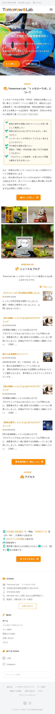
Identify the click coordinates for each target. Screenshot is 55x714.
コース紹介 (7, 630)
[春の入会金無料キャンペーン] (47, 357)
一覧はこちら (47, 287)
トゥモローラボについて (13, 625)
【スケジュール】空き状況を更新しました (22, 293)
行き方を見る (29, 559)
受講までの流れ (9, 634)
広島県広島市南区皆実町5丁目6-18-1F (22, 588)
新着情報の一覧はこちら (29, 462)
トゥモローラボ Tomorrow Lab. (31, 710)
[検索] (48, 674)
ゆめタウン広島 (13, 539)
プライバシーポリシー (27, 695)
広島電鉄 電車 (12, 531)
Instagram (11, 664)
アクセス (38, 3)
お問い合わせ (25, 3)
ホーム (5, 621)
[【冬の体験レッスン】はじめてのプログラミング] (47, 321)
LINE (9, 658)
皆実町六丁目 (41, 531)
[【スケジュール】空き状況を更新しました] (47, 296)
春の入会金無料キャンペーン (15, 354)
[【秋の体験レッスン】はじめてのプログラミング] (47, 389)
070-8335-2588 (13, 592)
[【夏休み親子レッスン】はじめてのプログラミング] (47, 425)
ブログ (5, 642)
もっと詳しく (11, 64)
